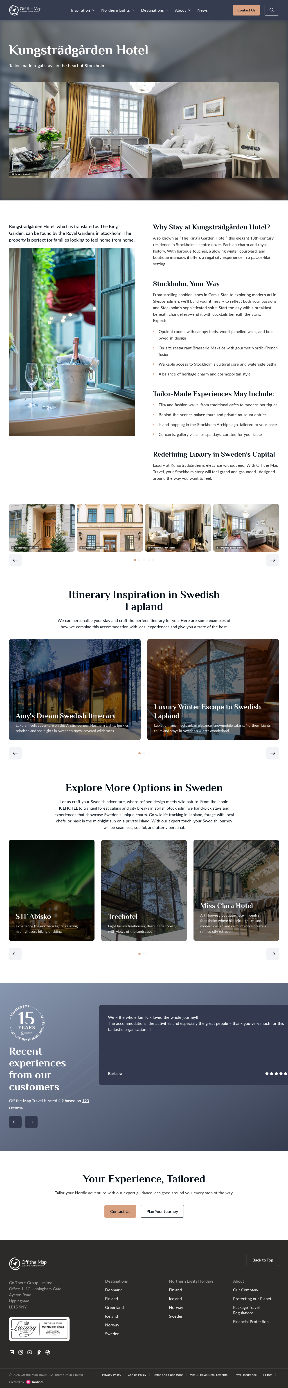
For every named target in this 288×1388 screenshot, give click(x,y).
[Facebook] (11, 1352)
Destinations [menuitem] (152, 10)
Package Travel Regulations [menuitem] (246, 1310)
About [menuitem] (180, 10)
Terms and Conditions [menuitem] (168, 1374)
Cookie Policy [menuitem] (137, 1374)
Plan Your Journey (162, 1211)
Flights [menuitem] (267, 1374)
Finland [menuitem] (111, 1298)
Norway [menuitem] (112, 1324)
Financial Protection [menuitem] (251, 1321)
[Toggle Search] (272, 10)
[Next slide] (272, 560)
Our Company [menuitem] (245, 1289)
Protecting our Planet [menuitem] (252, 1298)
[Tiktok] (38, 1352)
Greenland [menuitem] (114, 1307)
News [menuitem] (202, 10)
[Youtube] (29, 1352)
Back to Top (262, 1260)
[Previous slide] (15, 560)
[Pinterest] (47, 1352)
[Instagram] (20, 1352)
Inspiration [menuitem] (80, 10)
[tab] (135, 560)
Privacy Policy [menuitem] (111, 1374)
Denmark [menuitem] (113, 1289)
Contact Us (246, 10)
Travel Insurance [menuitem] (245, 1374)
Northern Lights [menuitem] (115, 10)
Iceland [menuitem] (111, 1316)
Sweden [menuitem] (112, 1333)
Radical (34, 1382)
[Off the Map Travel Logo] (25, 10)
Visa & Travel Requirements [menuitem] (208, 1374)
